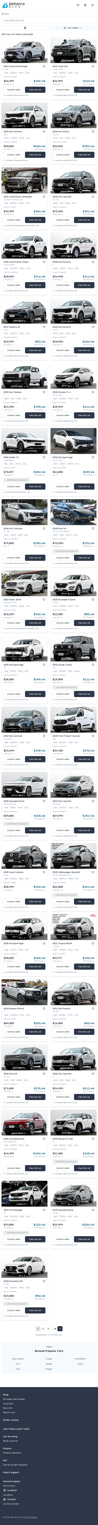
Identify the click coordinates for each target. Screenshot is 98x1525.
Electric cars (9, 1412)
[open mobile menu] (92, 5)
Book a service (10, 1441)
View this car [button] (35, 90)
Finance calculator (12, 1453)
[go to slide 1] (20, 60)
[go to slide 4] (26, 60)
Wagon (48, 1369)
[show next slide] (43, 52)
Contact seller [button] (14, 90)
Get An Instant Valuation (15, 1465)
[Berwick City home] (13, 5)
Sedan (49, 1364)
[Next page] (60, 1328)
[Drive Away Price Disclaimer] (13, 84)
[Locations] (85, 5)
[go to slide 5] (29, 60)
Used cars (8, 1403)
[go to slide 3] (24, 60)
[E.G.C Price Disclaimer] (57, 475)
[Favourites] (78, 5)
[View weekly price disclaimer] (44, 84)
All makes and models (14, 1399)
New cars (8, 1408)
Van (18, 1369)
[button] (25, 27)
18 (55, 1328)
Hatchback (80, 1358)
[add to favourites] (44, 66)
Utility (80, 1364)
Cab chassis (18, 1358)
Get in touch (9, 1485)
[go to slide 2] (22, 60)
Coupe (49, 1358)
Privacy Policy (30, 1517)
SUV (18, 1364)
